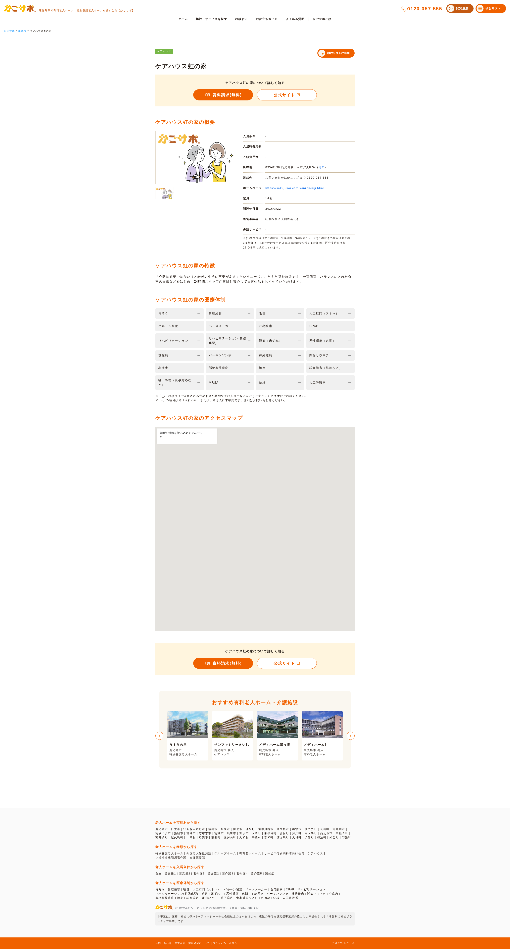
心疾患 (333, 893)
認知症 (270, 873)
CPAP (290, 889)
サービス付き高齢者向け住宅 (284, 853)
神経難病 (298, 893)
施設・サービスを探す (211, 19)
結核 (276, 897)
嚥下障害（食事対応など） (239, 897)
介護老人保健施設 (198, 853)
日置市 (175, 829)
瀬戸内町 (230, 837)
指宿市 (178, 833)
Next (351, 736)
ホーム (183, 19)
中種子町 (342, 833)
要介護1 (199, 873)
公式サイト (284, 95)
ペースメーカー (256, 889)
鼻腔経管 (174, 889)
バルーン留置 (233, 889)
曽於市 (219, 833)
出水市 (297, 829)
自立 (158, 873)
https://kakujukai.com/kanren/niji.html (294, 188)
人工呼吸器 (290, 897)
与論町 (346, 837)
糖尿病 (259, 893)
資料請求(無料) (227, 95)
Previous (159, 736)
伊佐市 (237, 829)
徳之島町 (283, 837)
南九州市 (338, 829)
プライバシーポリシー (226, 943)
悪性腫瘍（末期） (238, 893)
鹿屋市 (231, 833)
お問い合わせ (163, 943)
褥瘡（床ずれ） (212, 893)
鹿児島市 (161, 829)
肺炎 (180, 897)
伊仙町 (309, 837)
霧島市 (213, 829)
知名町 (334, 837)
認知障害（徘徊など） (202, 897)
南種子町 (161, 837)
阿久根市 (283, 829)
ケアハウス (315, 853)
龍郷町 (216, 837)
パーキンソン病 (277, 893)
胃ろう (160, 889)
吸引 (186, 889)
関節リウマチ (316, 893)
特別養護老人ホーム (169, 853)
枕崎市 (191, 833)
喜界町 (269, 837)
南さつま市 (163, 833)
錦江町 (297, 833)
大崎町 (256, 833)
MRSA (265, 897)
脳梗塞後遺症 (164, 897)
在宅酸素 (276, 889)
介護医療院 (197, 857)
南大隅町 (311, 833)
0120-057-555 (424, 8)
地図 (322, 167)
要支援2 (184, 873)
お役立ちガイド (267, 19)
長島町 (325, 829)
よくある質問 (295, 19)
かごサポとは (322, 19)
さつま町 (311, 829)
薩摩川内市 (266, 829)
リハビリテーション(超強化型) (176, 893)
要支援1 (170, 873)
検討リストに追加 (338, 53)
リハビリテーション (311, 889)
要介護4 (242, 873)
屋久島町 (177, 837)
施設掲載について (199, 943)
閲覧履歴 (462, 8)
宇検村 (256, 837)
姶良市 (225, 829)
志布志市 (205, 833)
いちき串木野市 (194, 829)
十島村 (191, 837)
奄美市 (203, 837)
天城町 (297, 837)
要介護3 (227, 873)
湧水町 (250, 829)
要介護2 (213, 873)
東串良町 (270, 833)
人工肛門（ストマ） (207, 889)
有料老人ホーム (250, 853)
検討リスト (493, 8)
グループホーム (225, 853)
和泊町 (321, 837)
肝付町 (284, 833)
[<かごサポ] (20, 9)
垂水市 (244, 833)
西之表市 (326, 833)
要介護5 (256, 873)
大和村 (244, 837)
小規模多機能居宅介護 (170, 857)
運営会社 (180, 943)
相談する (241, 19)
